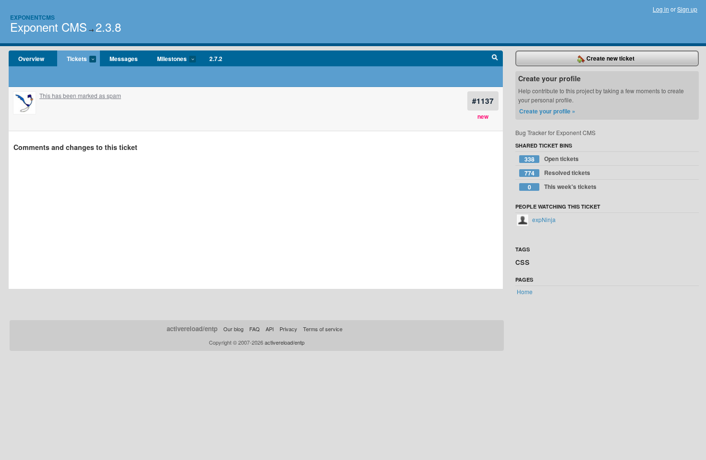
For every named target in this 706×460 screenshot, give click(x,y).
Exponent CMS (48, 26)
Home (525, 291)
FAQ (254, 329)
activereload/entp (192, 328)
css (522, 260)
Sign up (687, 9)
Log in (661, 9)
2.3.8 (108, 26)
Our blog (233, 329)
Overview (31, 58)
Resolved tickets (557, 172)
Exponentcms (32, 17)
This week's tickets (562, 186)
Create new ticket (609, 58)
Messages (124, 58)
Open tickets (551, 158)
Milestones (167, 59)
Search (495, 58)
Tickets (72, 59)
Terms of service (322, 329)
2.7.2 (215, 58)
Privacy (288, 329)
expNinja (543, 219)
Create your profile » (547, 111)
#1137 (483, 100)
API (270, 329)
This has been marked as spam (80, 95)
